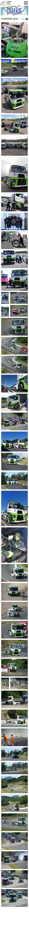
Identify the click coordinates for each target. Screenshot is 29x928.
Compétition (23, 11)
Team (26, 8)
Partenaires (23, 14)
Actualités (24, 5)
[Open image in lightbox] (14, 40)
